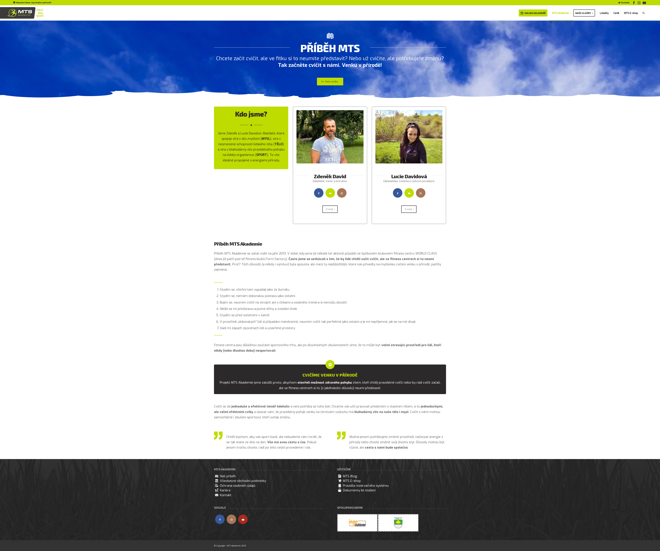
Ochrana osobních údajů (237, 485)
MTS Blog (350, 476)
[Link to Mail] (330, 193)
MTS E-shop (352, 481)
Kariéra (225, 490)
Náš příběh (228, 476)
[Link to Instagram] (638, 2)
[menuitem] (623, 3)
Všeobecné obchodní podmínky (243, 481)
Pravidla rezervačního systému (366, 485)
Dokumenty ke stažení (359, 490)
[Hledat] (643, 12)
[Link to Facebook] (633, 2)
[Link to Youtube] (644, 2)
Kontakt (625, 2)
